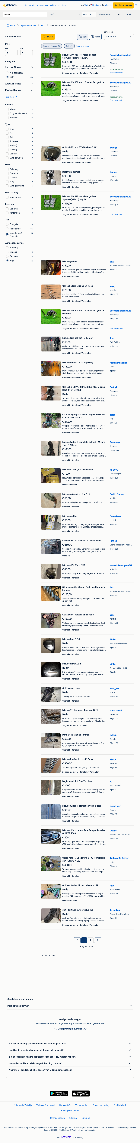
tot (21, 48)
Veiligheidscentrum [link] (58, 5)
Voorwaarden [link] (42, 5)
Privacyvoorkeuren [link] (70, 1110)
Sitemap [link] (86, 1118)
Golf (67, 46)
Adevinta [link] (73, 1118)
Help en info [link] (30, 5)
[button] (95, 5)
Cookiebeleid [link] (119, 1105)
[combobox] (25, 14)
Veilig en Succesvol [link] (45, 1105)
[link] (13, 5)
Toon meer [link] (9, 97)
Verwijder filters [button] (82, 46)
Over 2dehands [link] (57, 1118)
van (6, 48)
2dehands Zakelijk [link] (23, 1105)
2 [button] (90, 940)
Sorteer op (108, 32)
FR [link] (136, 5)
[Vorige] (77, 940)
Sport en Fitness (50, 46)
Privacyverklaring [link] (101, 1105)
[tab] (82, 37)
